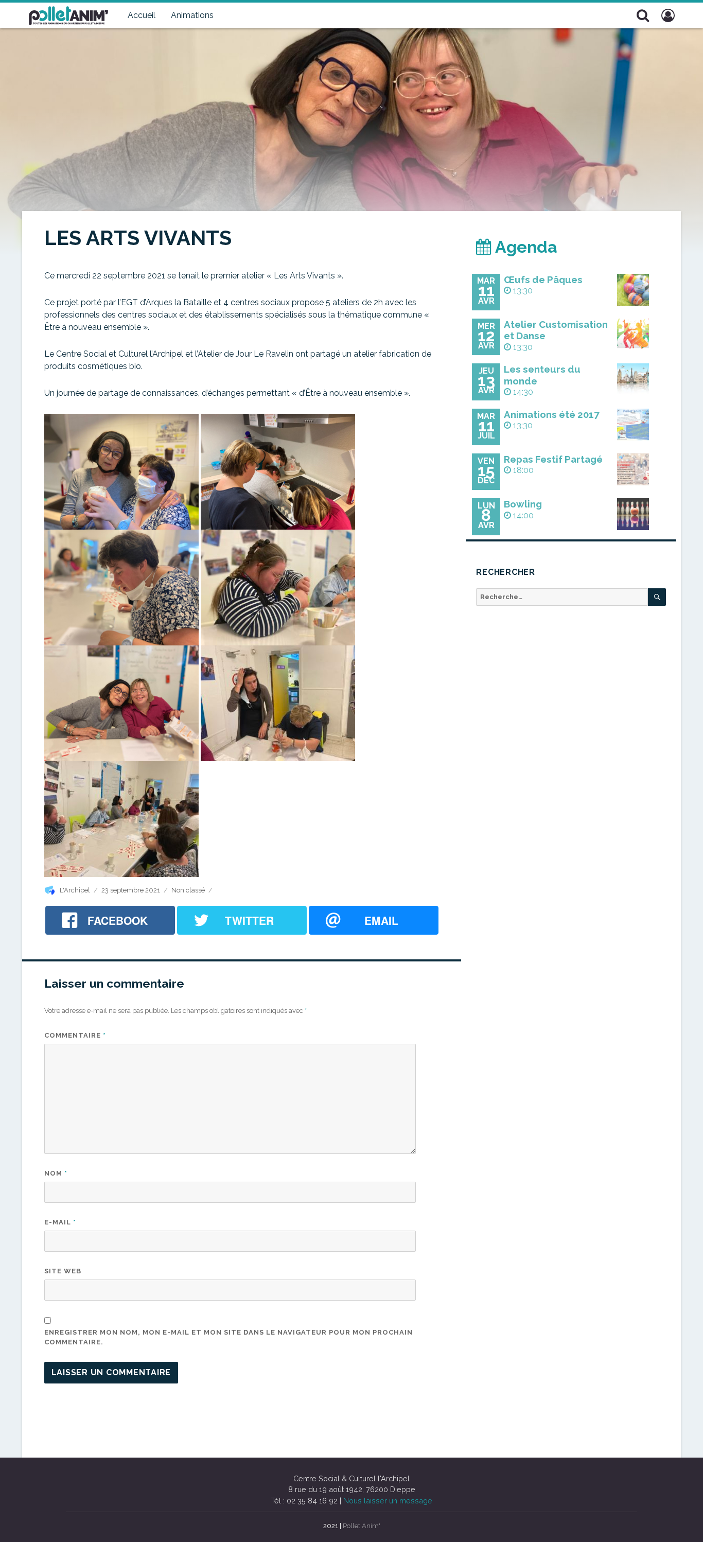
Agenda (524, 246)
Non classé (188, 890)
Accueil (141, 15)
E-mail (60, 1222)
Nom (55, 1173)
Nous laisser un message (387, 1500)
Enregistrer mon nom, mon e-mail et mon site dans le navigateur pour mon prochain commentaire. (228, 1337)
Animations (192, 15)
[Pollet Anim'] (68, 14)
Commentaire (75, 1035)
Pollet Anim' (361, 1526)
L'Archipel (75, 890)
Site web (62, 1271)
